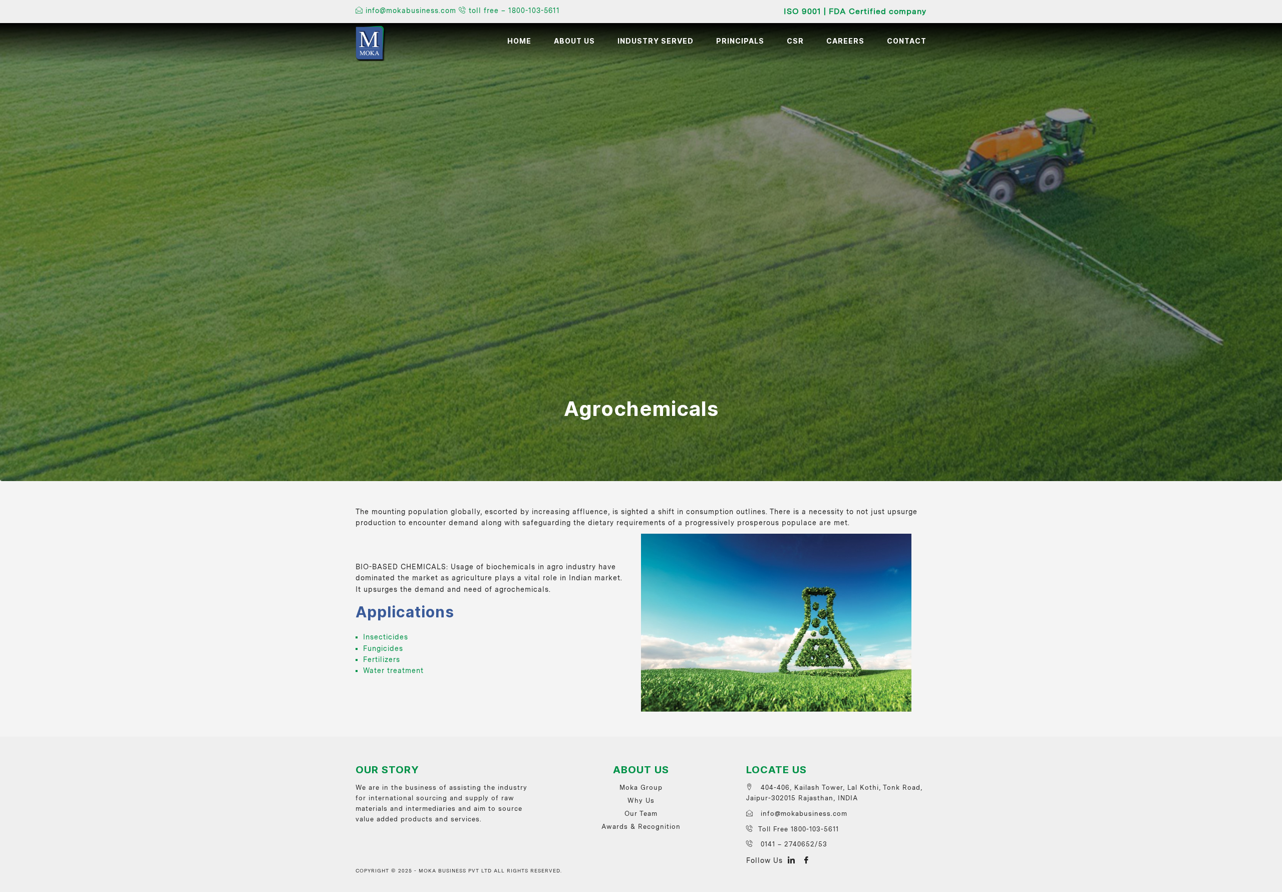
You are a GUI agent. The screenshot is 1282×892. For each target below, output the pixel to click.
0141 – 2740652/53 (792, 844)
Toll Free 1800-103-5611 (798, 829)
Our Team (641, 813)
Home (519, 41)
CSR (795, 41)
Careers (845, 41)
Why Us (641, 800)
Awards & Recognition (641, 826)
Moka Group (641, 787)
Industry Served (655, 41)
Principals (740, 41)
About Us (574, 41)
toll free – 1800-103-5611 (513, 11)
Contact (906, 41)
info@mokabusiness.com (411, 11)
